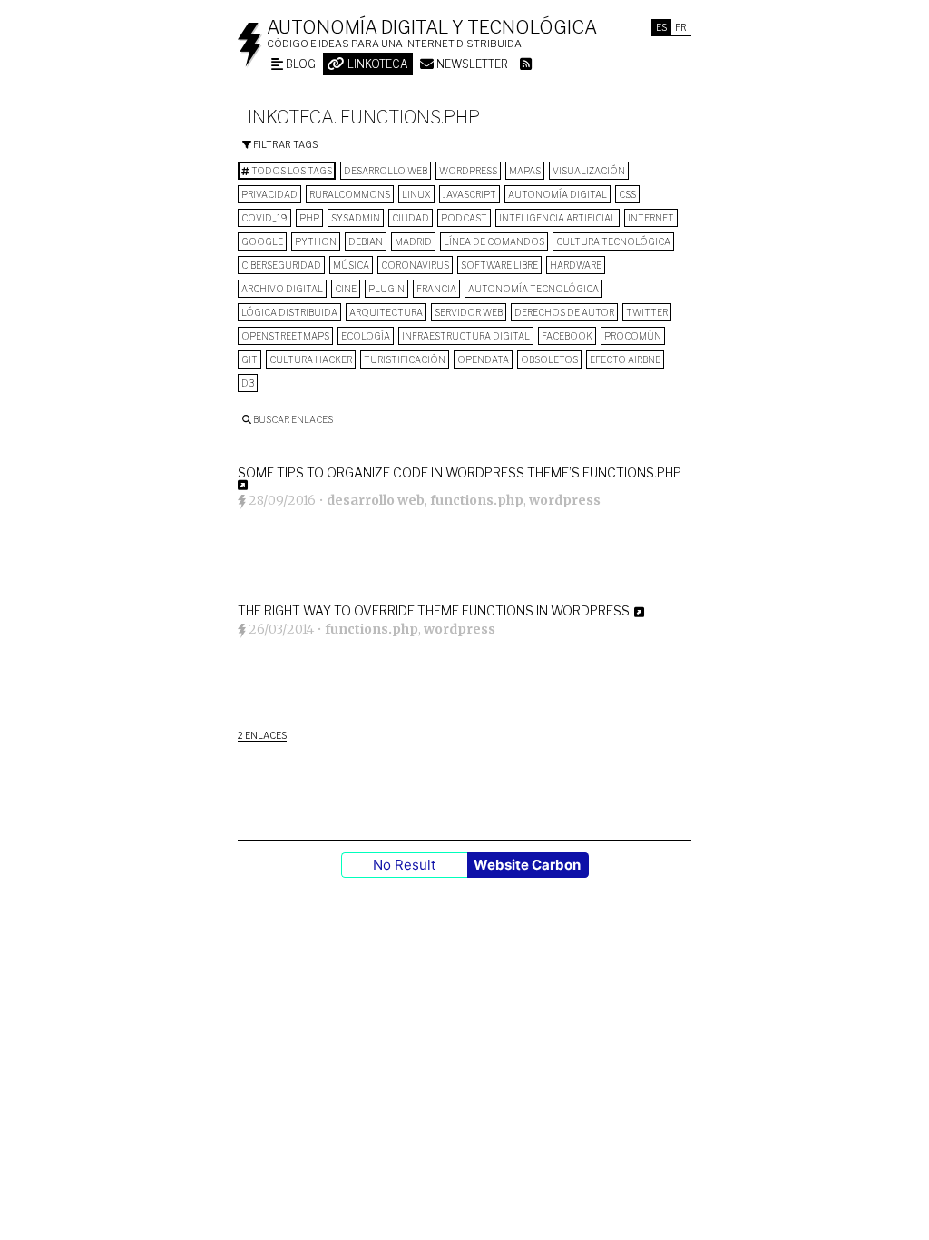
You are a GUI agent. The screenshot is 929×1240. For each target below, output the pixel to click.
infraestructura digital (466, 335)
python (316, 241)
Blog (299, 64)
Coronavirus (415, 265)
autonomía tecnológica (533, 288)
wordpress (468, 170)
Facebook (567, 335)
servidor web (469, 312)
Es (661, 27)
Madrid (413, 241)
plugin (386, 288)
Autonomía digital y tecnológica (432, 27)
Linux (416, 194)
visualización (589, 170)
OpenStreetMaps (285, 335)
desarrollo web (385, 170)
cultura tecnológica (613, 241)
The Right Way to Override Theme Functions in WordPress (434, 610)
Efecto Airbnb (625, 359)
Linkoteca (376, 64)
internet (651, 217)
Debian (365, 241)
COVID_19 (264, 217)
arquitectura (386, 312)
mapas (525, 170)
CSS (627, 194)
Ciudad (410, 217)
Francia (436, 288)
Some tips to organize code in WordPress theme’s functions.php (459, 472)
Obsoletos (549, 359)
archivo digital (282, 288)
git (249, 359)
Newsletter (471, 64)
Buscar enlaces (292, 419)
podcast (464, 217)
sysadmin (355, 217)
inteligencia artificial (557, 217)
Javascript (469, 194)
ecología (365, 335)
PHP (309, 217)
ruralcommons (349, 194)
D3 (247, 383)
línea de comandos (494, 241)
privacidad (269, 194)
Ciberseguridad (281, 265)
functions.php (476, 500)
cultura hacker (310, 359)
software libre (499, 265)
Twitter (647, 312)
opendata (483, 359)
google (262, 241)
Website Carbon (527, 864)
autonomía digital (557, 194)
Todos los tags (290, 170)
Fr (681, 27)
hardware (575, 265)
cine (346, 288)
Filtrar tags (284, 144)
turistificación (404, 359)
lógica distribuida (289, 312)
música (351, 265)
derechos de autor (564, 312)
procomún (632, 335)
